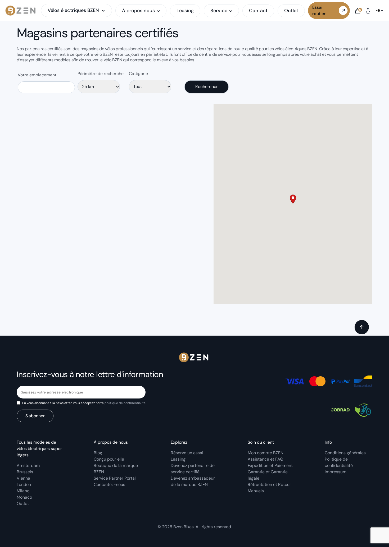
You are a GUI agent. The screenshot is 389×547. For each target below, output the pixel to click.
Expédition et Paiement (270, 465)
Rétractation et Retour (269, 484)
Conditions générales (345, 453)
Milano (23, 491)
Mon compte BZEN (265, 453)
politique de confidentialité (125, 403)
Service (218, 11)
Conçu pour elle (109, 459)
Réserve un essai (187, 453)
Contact (258, 10)
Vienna (23, 478)
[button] (293, 199)
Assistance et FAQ (265, 459)
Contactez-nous (109, 484)
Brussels (25, 472)
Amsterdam (28, 465)
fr (378, 10)
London (24, 484)
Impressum (335, 472)
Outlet (291, 10)
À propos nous (138, 11)
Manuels (256, 491)
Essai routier (318, 10)
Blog (98, 453)
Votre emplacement (37, 75)
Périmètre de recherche (101, 73)
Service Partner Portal (115, 478)
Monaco (24, 497)
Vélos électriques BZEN (73, 10)
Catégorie (138, 73)
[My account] (368, 10)
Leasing (185, 10)
